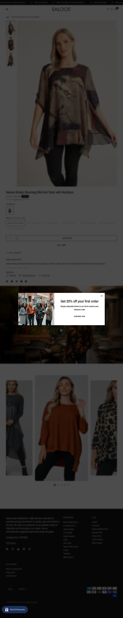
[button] (79, 316)
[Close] (102, 296)
